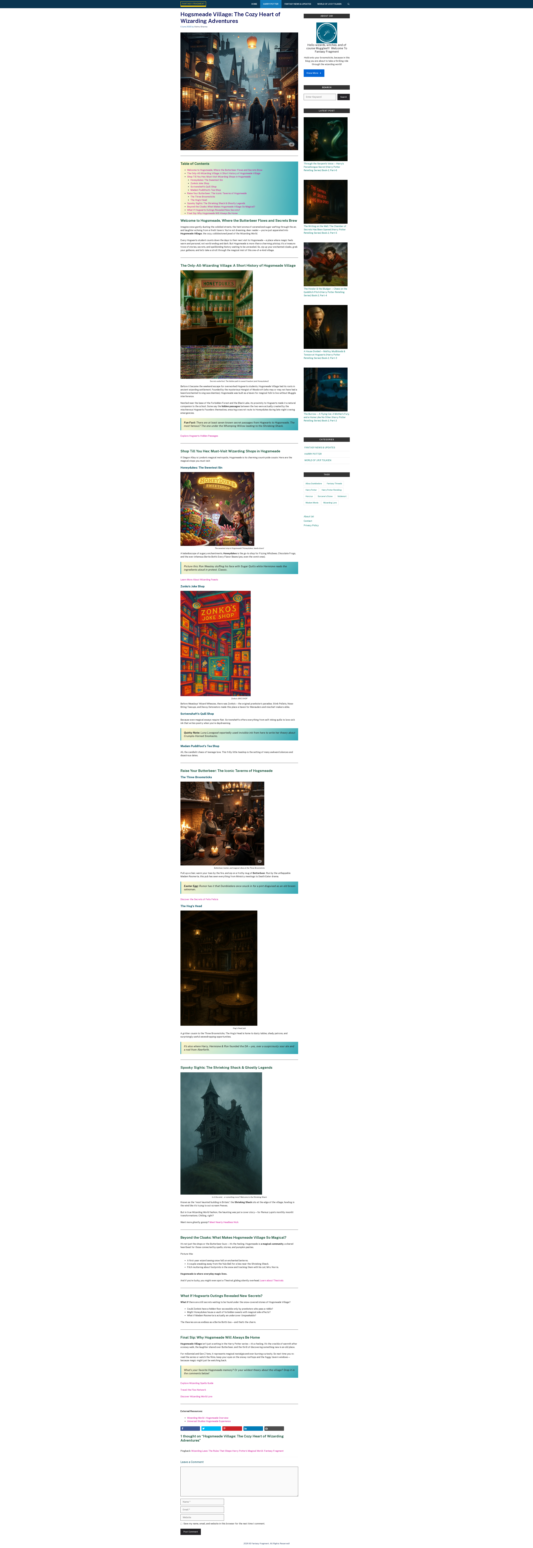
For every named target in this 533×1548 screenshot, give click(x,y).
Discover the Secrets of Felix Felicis (199, 899)
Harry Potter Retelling (332, 490)
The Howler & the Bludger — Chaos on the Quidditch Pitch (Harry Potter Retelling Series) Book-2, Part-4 (325, 292)
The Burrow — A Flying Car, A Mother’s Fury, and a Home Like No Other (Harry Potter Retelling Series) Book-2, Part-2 (326, 417)
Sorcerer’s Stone (325, 496)
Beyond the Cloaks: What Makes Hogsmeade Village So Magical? (221, 206)
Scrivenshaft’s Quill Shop (203, 186)
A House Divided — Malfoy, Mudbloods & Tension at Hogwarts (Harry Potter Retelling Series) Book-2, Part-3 (324, 354)
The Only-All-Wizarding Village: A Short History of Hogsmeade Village (223, 173)
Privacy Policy (311, 525)
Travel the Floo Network (193, 1390)
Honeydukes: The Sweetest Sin (206, 180)
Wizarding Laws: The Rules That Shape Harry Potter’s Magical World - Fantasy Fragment (237, 1451)
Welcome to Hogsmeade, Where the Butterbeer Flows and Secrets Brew (224, 170)
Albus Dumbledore (314, 483)
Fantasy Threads (334, 483)
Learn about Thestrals (271, 1280)
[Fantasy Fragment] (193, 4)
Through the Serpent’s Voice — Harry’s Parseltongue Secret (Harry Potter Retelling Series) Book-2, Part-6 (324, 167)
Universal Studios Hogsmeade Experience (209, 1421)
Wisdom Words (312, 503)
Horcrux (309, 496)
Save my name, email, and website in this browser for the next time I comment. (224, 1523)
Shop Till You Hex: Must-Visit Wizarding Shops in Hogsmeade (219, 176)
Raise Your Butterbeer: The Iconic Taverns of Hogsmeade (217, 193)
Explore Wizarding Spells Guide (196, 1383)
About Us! (309, 516)
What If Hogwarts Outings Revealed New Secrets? (213, 210)
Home (254, 4)
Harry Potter (311, 490)
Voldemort (342, 496)
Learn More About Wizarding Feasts (199, 579)
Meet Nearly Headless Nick (223, 1222)
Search (343, 97)
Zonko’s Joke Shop (199, 183)
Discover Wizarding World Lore (196, 1396)
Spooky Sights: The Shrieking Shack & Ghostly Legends (216, 203)
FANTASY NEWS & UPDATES (298, 4)
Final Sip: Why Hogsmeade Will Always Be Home (212, 213)
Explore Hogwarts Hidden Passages (199, 436)
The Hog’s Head (198, 200)
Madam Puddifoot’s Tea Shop (205, 190)
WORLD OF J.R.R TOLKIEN (329, 4)
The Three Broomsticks (202, 196)
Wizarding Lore (330, 503)
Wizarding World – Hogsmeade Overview (207, 1418)
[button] (349, 4)
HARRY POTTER (270, 4)
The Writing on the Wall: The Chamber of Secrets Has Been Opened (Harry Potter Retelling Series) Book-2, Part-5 (325, 229)
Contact (308, 521)
